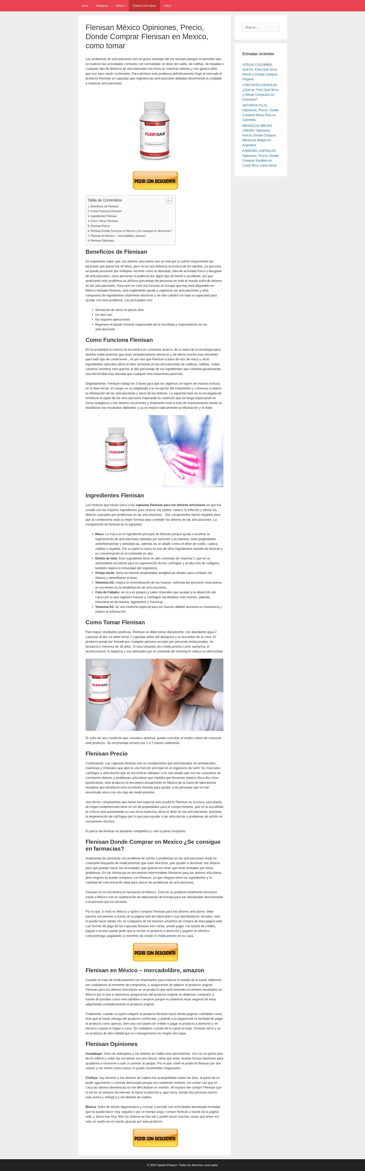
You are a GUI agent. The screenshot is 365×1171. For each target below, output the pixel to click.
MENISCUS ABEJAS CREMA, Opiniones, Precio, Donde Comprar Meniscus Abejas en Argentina (259, 135)
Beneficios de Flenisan (104, 206)
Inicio (85, 5)
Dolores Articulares (144, 5)
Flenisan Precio (100, 225)
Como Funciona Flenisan (105, 211)
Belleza (120, 5)
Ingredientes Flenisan (103, 216)
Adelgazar (102, 5)
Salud (167, 5)
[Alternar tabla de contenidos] (167, 200)
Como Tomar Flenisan (104, 221)
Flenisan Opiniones (102, 240)
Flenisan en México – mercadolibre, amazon (117, 235)
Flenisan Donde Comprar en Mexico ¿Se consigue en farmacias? (131, 230)
